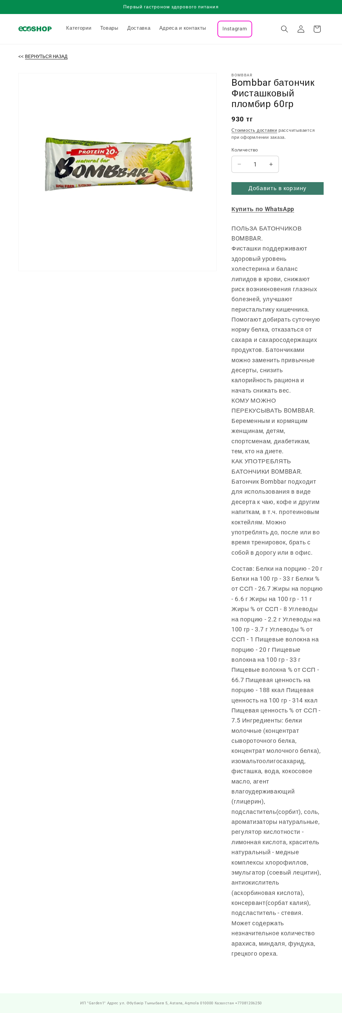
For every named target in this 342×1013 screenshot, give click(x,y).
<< (42, 56)
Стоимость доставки (254, 130)
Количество (244, 149)
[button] (285, 29)
